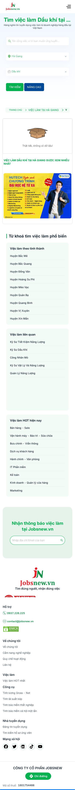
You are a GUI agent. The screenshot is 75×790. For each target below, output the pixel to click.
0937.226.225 (16, 613)
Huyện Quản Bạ (19, 295)
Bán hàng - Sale (20, 427)
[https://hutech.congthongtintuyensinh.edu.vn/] (37, 195)
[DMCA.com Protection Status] (11, 629)
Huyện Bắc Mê (18, 255)
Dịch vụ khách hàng (22, 451)
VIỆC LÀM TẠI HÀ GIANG (43, 109)
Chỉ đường (40, 776)
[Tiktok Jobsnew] (31, 746)
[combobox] (37, 56)
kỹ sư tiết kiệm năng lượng (27, 341)
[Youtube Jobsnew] (40, 746)
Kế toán (14, 474)
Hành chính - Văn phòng (25, 459)
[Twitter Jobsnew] (14, 746)
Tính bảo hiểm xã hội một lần (20, 710)
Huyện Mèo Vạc (19, 287)
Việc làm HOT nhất (14, 680)
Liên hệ (7, 664)
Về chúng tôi (10, 646)
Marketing (16, 490)
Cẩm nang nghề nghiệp (17, 652)
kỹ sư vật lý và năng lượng (27, 365)
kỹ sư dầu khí (18, 349)
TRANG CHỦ (15, 110)
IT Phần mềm (18, 466)
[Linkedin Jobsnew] (23, 746)
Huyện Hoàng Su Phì (22, 279)
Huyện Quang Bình (21, 302)
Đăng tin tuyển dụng (15, 726)
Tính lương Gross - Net (16, 692)
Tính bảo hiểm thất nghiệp (18, 704)
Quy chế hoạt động (14, 658)
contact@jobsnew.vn (20, 621)
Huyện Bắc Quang (21, 263)
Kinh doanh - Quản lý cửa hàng (29, 482)
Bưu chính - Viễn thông (24, 443)
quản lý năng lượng (22, 373)
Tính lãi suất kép (12, 698)
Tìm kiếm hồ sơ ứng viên (17, 732)
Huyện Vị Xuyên (19, 310)
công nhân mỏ (19, 357)
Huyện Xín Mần (19, 318)
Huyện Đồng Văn (20, 271)
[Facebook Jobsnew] (6, 746)
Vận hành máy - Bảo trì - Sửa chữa (31, 435)
